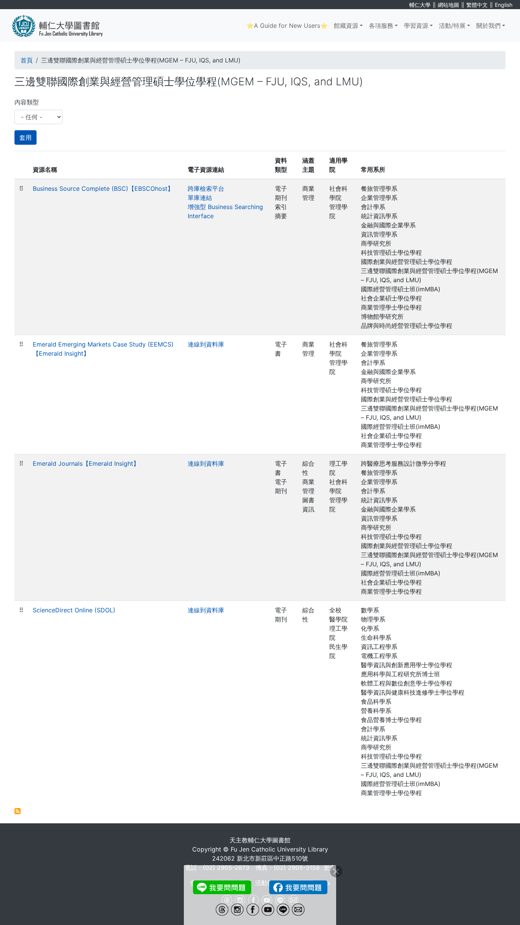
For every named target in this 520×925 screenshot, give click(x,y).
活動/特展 (452, 25)
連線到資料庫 (206, 344)
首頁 (27, 60)
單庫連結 (200, 197)
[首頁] (63, 25)
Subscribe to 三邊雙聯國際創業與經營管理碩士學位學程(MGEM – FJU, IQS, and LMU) (17, 811)
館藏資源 (346, 25)
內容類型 (26, 102)
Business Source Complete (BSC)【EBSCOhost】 (103, 188)
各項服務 (381, 25)
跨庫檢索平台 (206, 188)
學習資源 (416, 25)
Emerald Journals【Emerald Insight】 (86, 463)
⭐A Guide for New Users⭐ (287, 25)
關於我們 (488, 25)
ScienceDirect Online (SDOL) (74, 610)
